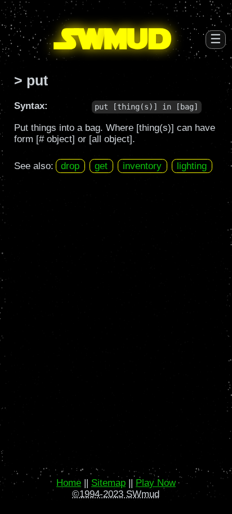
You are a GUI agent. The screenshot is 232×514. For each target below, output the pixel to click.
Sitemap (108, 482)
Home (68, 482)
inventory (142, 166)
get (101, 166)
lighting (192, 166)
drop (70, 166)
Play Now (156, 482)
